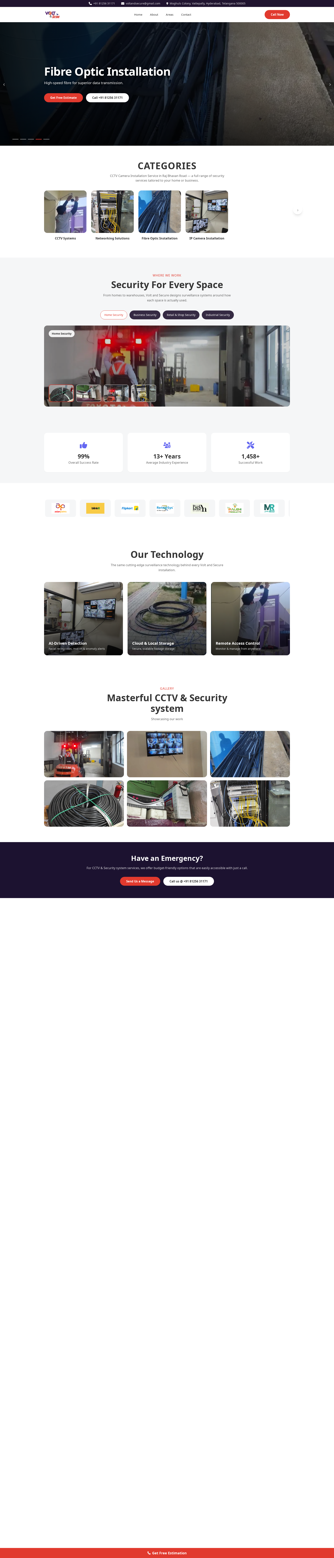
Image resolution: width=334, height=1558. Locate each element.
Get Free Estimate (63, 98)
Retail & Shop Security (181, 315)
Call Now (277, 14)
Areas (169, 14)
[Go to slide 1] (15, 139)
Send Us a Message (140, 881)
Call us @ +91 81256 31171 (189, 881)
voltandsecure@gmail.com (143, 3)
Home (138, 14)
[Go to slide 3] (31, 139)
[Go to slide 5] (46, 139)
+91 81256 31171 (104, 3)
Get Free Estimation (169, 1553)
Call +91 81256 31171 (107, 98)
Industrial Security (218, 315)
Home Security (113, 315)
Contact (186, 14)
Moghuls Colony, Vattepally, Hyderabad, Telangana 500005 (207, 3)
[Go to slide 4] (39, 139)
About (154, 14)
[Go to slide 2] (23, 139)
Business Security (145, 315)
